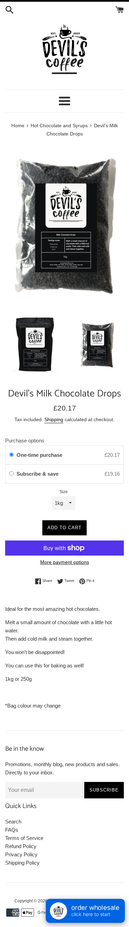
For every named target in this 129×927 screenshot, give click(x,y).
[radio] (11, 455)
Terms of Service (24, 838)
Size (64, 491)
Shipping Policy (22, 863)
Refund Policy (20, 846)
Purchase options (24, 440)
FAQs (11, 830)
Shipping (53, 419)
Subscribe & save (38, 474)
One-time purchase (39, 455)
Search (13, 821)
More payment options (64, 562)
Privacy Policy (21, 854)
